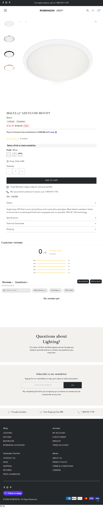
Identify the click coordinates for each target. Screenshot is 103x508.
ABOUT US (57, 458)
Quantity (10, 166)
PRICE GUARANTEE (11, 474)
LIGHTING (7, 433)
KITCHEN (7, 437)
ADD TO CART (51, 180)
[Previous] (20, 22)
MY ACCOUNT (59, 433)
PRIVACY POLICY (60, 462)
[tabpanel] (51, 307)
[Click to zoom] (96, 22)
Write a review (96, 281)
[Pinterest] (9, 3)
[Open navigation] (5, 10)
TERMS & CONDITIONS (63, 466)
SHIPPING (7, 466)
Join (72, 385)
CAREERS (57, 470)
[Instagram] (6, 3)
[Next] (26, 22)
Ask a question (83, 281)
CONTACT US (9, 458)
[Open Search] (88, 10)
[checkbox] (69, 290)
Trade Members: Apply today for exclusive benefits (31, 187)
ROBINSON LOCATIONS (14, 445)
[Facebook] (3, 3)
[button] (51, 260)
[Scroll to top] (97, 501)
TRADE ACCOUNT (61, 445)
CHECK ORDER (59, 437)
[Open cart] (98, 10)
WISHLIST (57, 441)
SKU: (8, 197)
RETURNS (7, 470)
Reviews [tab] (7, 282)
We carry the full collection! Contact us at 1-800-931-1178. (34, 192)
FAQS (5, 462)
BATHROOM (8, 441)
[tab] (21, 283)
